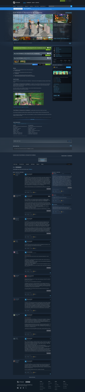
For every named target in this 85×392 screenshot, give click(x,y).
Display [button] (42, 164)
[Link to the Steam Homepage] (16, 3)
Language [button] (27, 164)
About (33, 2)
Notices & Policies (57, 386)
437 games (17, 252)
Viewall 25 (69, 72)
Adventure (55, 38)
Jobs (49, 384)
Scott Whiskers (59, 81)
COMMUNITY (28, 2)
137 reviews (17, 362)
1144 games (17, 361)
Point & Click (58, 38)
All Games (14, 11)
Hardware (49, 386)
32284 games (17, 219)
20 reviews (17, 276)
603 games (17, 174)
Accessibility (56, 384)
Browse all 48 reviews (32, 377)
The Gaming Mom (18, 195)
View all (71, 145)
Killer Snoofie (18, 314)
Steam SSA (41, 384)
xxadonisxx (17, 218)
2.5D (67, 38)
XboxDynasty (17, 73)
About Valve (50, 383)
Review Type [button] (15, 164)
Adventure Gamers (17, 70)
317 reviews (17, 253)
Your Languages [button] (18, 167)
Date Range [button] (32, 164)
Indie (59, 78)
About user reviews (64, 155)
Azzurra (17, 251)
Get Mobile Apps (65, 384)
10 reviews (17, 315)
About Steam (42, 383)
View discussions (56, 90)
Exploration (64, 38)
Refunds (56, 389)
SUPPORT (37, 2)
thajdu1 (17, 338)
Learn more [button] (68, 67)
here (29, 148)
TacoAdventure (18, 173)
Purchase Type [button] (21, 164)
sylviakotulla (17, 360)
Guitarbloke (17, 275)
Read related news (56, 89)
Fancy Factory (63, 31)
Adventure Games (18, 11)
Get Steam (64, 383)
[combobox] (59, 6)
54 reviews (17, 196)
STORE (24, 2)
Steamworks (41, 386)
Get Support (65, 386)
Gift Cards (41, 389)
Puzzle (62, 38)
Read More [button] (48, 188)
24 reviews (17, 175)
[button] (15, 6)
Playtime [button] (38, 164)
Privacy (56, 383)
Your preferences (69, 155)
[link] (41, 64)
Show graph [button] (69, 164)
